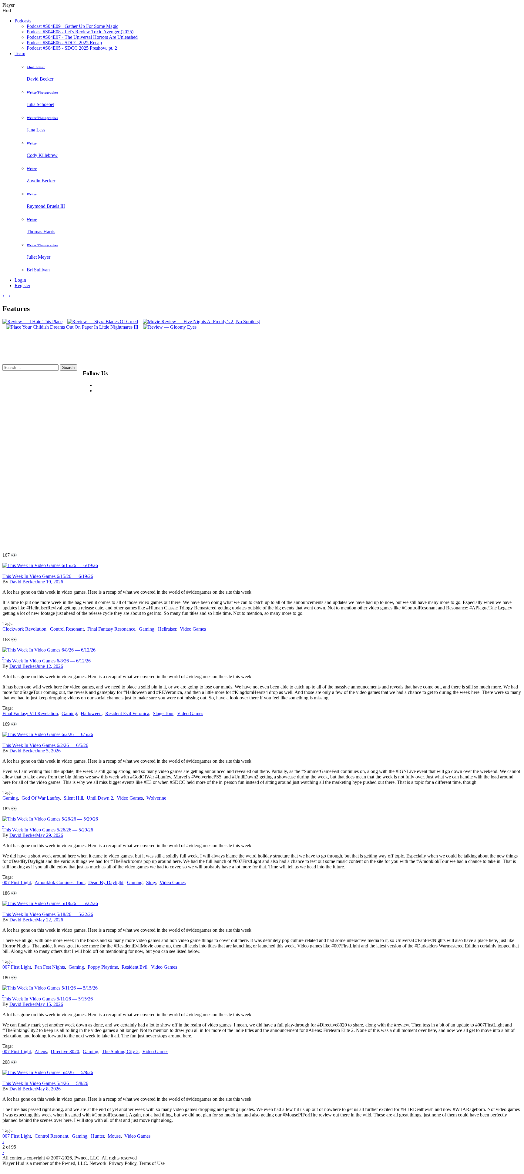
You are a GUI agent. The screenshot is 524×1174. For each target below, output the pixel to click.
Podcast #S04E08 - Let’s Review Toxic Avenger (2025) (80, 31)
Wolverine (156, 798)
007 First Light (16, 882)
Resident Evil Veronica (127, 713)
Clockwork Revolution (24, 629)
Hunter (97, 1136)
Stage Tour (163, 713)
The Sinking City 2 (120, 1051)
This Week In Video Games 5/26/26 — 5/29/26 (47, 829)
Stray (151, 882)
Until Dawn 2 (100, 798)
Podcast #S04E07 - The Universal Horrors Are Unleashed (82, 37)
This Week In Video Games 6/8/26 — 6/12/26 (46, 660)
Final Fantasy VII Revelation (30, 713)
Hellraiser (167, 629)
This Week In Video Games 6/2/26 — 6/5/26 (45, 745)
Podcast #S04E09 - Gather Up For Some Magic (72, 26)
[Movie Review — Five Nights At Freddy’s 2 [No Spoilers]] (199, 321)
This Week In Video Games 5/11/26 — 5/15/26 (47, 998)
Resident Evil (134, 967)
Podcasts (23, 20)
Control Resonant (67, 629)
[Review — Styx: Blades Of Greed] (101, 321)
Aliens (41, 1051)
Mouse (114, 1136)
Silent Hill (73, 798)
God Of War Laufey (41, 798)
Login (20, 280)
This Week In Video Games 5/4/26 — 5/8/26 (45, 1083)
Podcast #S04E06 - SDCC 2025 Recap (64, 42)
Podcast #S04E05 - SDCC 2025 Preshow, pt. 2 (72, 48)
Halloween (91, 713)
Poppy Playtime (103, 967)
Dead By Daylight (105, 882)
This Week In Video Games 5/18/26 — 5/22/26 (47, 914)
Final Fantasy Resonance (111, 629)
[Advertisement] (268, 455)
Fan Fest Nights (50, 967)
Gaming (146, 629)
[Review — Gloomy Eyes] (167, 327)
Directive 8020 (65, 1051)
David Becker (22, 581)
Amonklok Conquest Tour (60, 882)
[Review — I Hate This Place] (32, 321)
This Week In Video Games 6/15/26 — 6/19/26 (47, 576)
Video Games (193, 629)
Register (22, 285)
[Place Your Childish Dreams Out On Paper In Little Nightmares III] (70, 327)
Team (20, 53)
